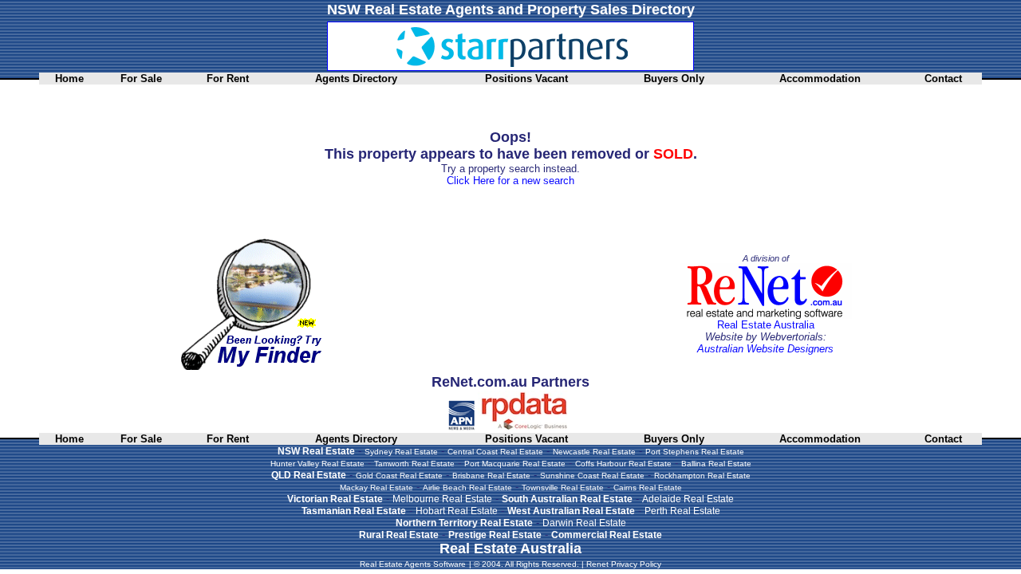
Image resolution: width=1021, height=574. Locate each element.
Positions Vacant (526, 79)
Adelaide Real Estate (688, 499)
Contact (943, 79)
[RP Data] (525, 427)
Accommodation (820, 79)
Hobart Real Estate (457, 511)
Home (69, 79)
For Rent (228, 79)
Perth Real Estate (682, 511)
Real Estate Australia (765, 325)
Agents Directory (356, 79)
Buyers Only (674, 79)
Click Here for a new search (510, 181)
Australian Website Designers (765, 349)
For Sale (141, 79)
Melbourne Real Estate (442, 499)
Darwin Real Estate (584, 523)
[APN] (461, 427)
